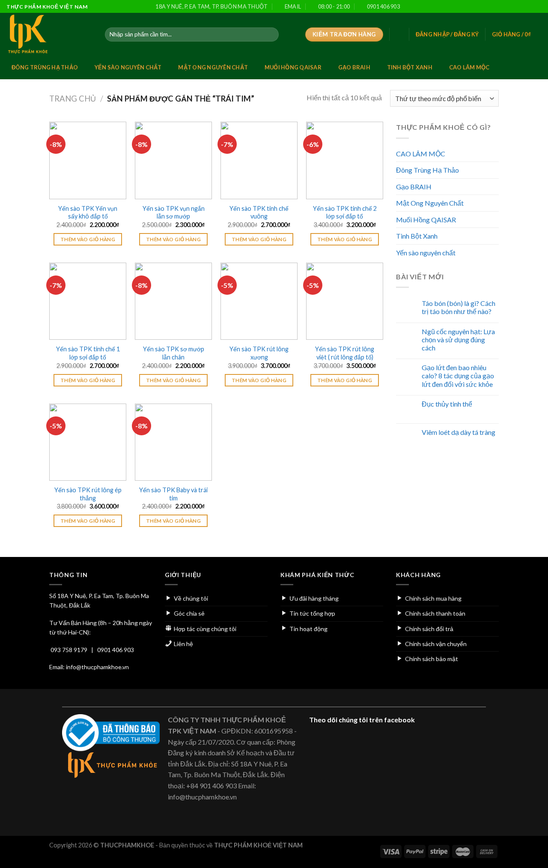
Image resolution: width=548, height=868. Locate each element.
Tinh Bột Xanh (409, 67)
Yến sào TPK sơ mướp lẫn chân (173, 353)
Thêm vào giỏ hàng (87, 239)
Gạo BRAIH (354, 67)
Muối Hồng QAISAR (293, 67)
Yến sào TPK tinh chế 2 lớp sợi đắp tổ (345, 212)
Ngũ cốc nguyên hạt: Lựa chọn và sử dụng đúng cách (458, 339)
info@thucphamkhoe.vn (97, 666)
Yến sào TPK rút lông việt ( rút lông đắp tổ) (344, 353)
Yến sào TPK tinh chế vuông (259, 212)
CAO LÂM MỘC (469, 67)
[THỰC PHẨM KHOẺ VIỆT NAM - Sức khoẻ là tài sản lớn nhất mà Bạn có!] (49, 34)
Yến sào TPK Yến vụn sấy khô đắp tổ (87, 212)
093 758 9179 (69, 649)
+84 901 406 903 (211, 785)
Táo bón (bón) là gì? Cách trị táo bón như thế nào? (458, 307)
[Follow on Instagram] (504, 7)
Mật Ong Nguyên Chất (213, 67)
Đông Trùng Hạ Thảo (45, 67)
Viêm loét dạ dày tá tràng (458, 432)
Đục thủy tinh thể (447, 404)
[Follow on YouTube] (537, 7)
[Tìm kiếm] (270, 34)
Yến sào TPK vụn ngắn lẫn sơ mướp (174, 212)
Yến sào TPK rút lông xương (259, 353)
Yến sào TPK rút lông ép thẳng (88, 494)
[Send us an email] (521, 7)
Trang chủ (72, 98)
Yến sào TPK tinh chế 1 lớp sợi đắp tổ (88, 353)
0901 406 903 (115, 649)
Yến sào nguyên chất (128, 67)
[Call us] (529, 7)
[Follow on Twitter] (512, 7)
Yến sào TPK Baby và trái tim (173, 494)
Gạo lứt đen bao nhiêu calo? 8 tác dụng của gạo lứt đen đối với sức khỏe (458, 375)
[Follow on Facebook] (496, 7)
